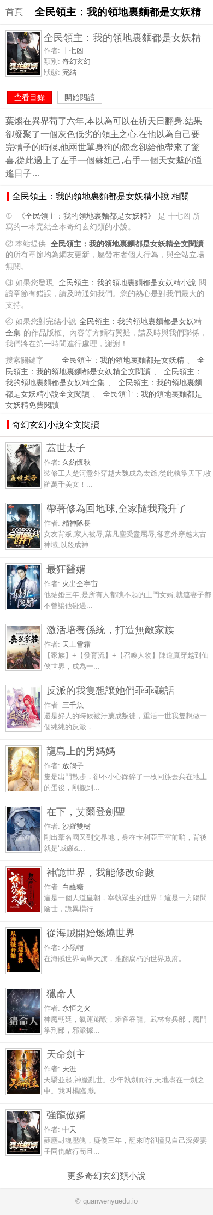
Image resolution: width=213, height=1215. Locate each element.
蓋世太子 (66, 447)
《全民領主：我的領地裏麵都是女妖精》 (86, 216)
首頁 (14, 11)
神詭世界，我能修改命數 (100, 872)
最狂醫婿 (66, 569)
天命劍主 (66, 1054)
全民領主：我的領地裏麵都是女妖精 (123, 360)
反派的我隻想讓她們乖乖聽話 (110, 690)
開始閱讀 (79, 97)
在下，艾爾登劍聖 (85, 811)
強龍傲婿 (66, 1114)
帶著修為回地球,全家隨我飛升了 (116, 508)
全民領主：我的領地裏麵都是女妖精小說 (127, 283)
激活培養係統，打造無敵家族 (110, 629)
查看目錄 (29, 97)
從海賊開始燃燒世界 (90, 933)
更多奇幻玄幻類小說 (106, 1176)
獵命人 (61, 993)
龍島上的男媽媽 (80, 751)
